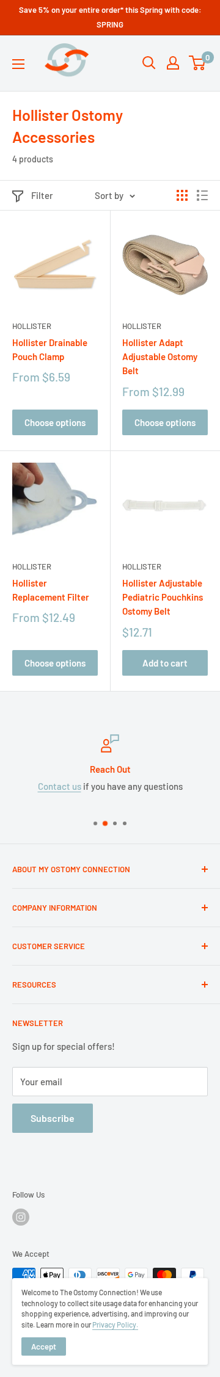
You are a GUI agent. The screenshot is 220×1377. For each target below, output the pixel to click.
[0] (197, 63)
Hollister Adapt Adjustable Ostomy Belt (159, 357)
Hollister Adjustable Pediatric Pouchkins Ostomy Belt (162, 597)
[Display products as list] (202, 195)
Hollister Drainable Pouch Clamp (49, 349)
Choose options (55, 422)
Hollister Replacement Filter (50, 589)
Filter (42, 195)
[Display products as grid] (182, 195)
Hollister (31, 326)
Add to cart (165, 662)
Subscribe (53, 1118)
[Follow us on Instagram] (20, 1217)
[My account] (173, 63)
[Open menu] (18, 64)
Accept (43, 1346)
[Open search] (149, 63)
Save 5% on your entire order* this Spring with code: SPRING (110, 17)
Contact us (59, 786)
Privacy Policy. (115, 1324)
